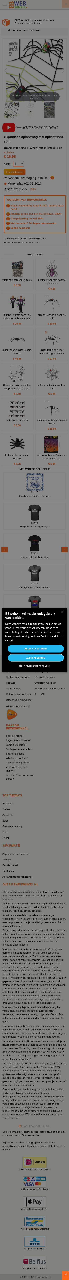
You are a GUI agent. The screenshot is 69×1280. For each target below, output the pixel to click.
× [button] (61, 612)
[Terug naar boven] (65, 1275)
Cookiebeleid (48, 636)
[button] (34, 666)
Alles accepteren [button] (35, 648)
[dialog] (34, 640)
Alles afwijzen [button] (35, 657)
